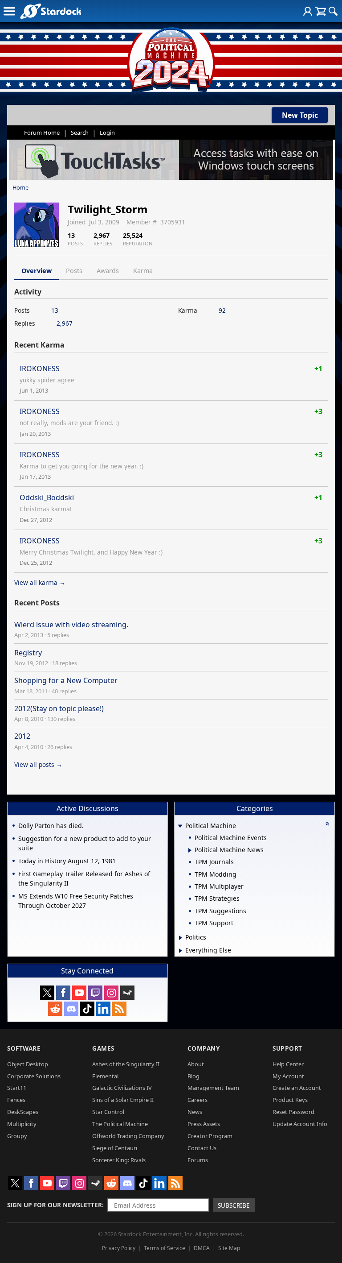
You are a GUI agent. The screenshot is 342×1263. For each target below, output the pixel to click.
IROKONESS (40, 368)
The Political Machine (120, 1124)
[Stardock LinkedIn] (103, 1009)
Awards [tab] (108, 270)
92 (222, 310)
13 (54, 310)
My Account (288, 1076)
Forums (197, 1160)
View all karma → (39, 582)
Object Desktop (27, 1064)
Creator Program (209, 1136)
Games (103, 1048)
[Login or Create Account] (307, 11)
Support (287, 1048)
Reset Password (293, 1112)
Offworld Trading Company (128, 1136)
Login (107, 132)
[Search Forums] (333, 11)
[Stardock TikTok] (87, 1009)
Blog (193, 1076)
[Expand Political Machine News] (189, 850)
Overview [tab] (36, 270)
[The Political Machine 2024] (171, 58)
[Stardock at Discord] (71, 1009)
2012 (22, 736)
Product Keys (290, 1100)
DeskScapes (22, 1112)
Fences (16, 1100)
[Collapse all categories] (327, 823)
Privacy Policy (118, 1248)
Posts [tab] (74, 270)
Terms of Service (164, 1248)
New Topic (300, 115)
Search (80, 132)
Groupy (17, 1136)
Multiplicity (22, 1124)
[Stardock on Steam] (127, 993)
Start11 (16, 1088)
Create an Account (297, 1088)
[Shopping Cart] (320, 11)
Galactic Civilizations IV (122, 1088)
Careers (197, 1100)
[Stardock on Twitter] (47, 993)
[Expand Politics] (180, 938)
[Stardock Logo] (50, 11)
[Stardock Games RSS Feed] (119, 1009)
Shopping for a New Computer (66, 680)
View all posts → (38, 764)
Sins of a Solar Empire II (123, 1100)
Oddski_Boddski (47, 497)
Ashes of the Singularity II (125, 1064)
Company (203, 1048)
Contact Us (201, 1148)
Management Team (213, 1088)
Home (20, 187)
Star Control (108, 1112)
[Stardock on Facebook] (63, 993)
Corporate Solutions (34, 1076)
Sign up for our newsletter (54, 1205)
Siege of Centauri (114, 1148)
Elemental (105, 1076)
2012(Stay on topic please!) (59, 708)
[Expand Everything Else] (180, 950)
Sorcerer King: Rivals (119, 1160)
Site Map (229, 1248)
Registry (28, 653)
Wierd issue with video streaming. (71, 624)
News (194, 1112)
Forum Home (42, 132)
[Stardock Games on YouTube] (79, 993)
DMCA (202, 1248)
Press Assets (203, 1124)
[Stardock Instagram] (111, 993)
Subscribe (234, 1205)
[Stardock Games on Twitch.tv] (95, 993)
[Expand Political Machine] (180, 826)
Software (24, 1048)
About (195, 1064)
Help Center (288, 1064)
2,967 (65, 323)
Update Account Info (300, 1124)
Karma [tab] (143, 270)
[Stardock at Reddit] (55, 1009)
